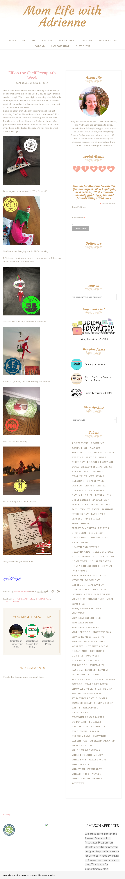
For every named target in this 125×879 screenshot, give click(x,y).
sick (98, 688)
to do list (79, 722)
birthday (78, 462)
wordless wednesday (87, 778)
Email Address (80, 207)
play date (79, 660)
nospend (78, 646)
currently (79, 490)
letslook (78, 585)
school (77, 684)
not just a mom (97, 646)
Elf (31, 598)
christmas (20, 598)
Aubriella (79, 452)
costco (77, 485)
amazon (95, 448)
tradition (43, 598)
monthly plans (82, 622)
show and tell (82, 688)
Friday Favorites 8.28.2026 (94, 339)
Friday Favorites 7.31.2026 (98, 392)
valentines (79, 740)
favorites (98, 514)
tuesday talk (81, 736)
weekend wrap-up (102, 740)
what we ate (80, 764)
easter (97, 499)
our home (97, 651)
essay (75, 504)
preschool (79, 665)
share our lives (96, 684)
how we (106, 566)
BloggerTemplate (48, 875)
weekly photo (82, 745)
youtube (78, 783)
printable (97, 665)
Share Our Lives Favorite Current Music (98, 379)
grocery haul (98, 537)
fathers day (80, 514)
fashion (107, 509)
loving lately (82, 594)
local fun (98, 589)
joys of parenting (84, 575)
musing (77, 641)
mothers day (102, 632)
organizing (80, 651)
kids (103, 575)
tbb (74, 707)
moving (98, 636)
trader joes (80, 726)
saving (110, 679)
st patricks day (83, 698)
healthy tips (81, 551)
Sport (107, 688)
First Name (78, 217)
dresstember (81, 499)
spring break (92, 693)
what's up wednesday (87, 769)
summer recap (82, 703)
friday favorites (84, 528)
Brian (108, 466)
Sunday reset (103, 703)
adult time (80, 448)
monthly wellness (85, 627)
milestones (96, 599)
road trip (79, 674)
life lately (96, 585)
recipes (90, 670)
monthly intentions (86, 618)
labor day (92, 580)
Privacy (6, 814)
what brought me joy (87, 755)
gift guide (79, 533)
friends (103, 528)
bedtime (77, 457)
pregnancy (95, 660)
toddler (95, 722)
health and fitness (85, 547)
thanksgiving (88, 707)
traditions (12, 601)
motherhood (81, 632)
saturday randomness (87, 679)
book (75, 466)
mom (110, 599)
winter (96, 773)
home (110, 556)
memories (79, 599)
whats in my (80, 773)
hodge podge (81, 556)
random (77, 670)
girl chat (96, 533)
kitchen (77, 580)
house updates (100, 561)
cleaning (78, 481)
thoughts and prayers (88, 717)
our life (78, 655)
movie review (81, 636)
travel (95, 731)
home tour (79, 561)
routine (93, 674)
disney (99, 495)
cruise (101, 485)
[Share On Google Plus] (58, 591)
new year (90, 641)
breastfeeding (91, 466)
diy (109, 495)
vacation (99, 736)
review (103, 670)
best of (91, 457)
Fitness (77, 518)
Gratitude (79, 537)
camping (97, 471)
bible (102, 457)
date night (96, 490)
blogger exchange (100, 462)
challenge (79, 476)
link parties (80, 589)
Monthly (78, 613)
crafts (89, 485)
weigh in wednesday (86, 750)
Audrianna (95, 452)
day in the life (82, 495)
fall (75, 509)
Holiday (98, 556)
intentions (79, 570)
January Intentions (95, 364)
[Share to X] (46, 591)
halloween (80, 542)
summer (101, 698)
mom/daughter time (86, 608)
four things (80, 523)
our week (92, 655)
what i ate (79, 759)
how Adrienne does (85, 566)
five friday (92, 518)
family (85, 509)
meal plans (102, 594)
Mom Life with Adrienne (62, 16)
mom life (78, 603)
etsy (85, 504)
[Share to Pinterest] (52, 591)
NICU (102, 641)
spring (76, 693)
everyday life (100, 504)
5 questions (80, 443)
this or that (81, 712)
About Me (97, 443)
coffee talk (95, 481)
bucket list (80, 471)
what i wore (98, 759)
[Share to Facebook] (41, 591)
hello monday (103, 551)
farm (95, 509)
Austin (109, 452)
